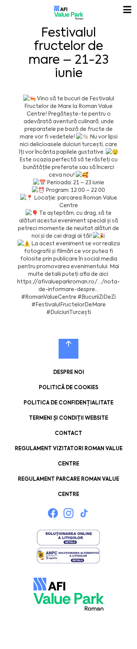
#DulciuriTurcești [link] (68, 312)
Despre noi (68, 372)
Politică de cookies (68, 387)
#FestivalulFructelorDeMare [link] (69, 304)
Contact (68, 433)
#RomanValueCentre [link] (48, 296)
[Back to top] (68, 349)
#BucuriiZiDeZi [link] (97, 296)
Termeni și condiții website (68, 418)
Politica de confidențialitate (68, 402)
